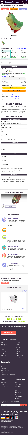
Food (17, 344)
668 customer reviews (19, 248)
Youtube (18, 398)
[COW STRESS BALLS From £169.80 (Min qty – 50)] (13, 299)
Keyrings (18, 357)
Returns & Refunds (6, 382)
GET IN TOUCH (8, 333)
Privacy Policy (4, 386)
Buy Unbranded (14, 88)
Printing (3, 367)
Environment (4, 359)
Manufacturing (5, 370)
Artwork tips (24, 60)
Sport (2, 349)
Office (2, 353)
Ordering (3, 368)
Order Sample (14, 9)
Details (7, 74)
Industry (18, 346)
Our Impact (18, 386)
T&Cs (2, 384)
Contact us (18, 384)
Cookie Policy (4, 388)
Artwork (3, 365)
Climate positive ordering (8, 7)
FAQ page (13, 94)
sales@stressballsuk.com (9, 414)
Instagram (19, 396)
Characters (4, 351)
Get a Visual (23, 9)
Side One (5, 63)
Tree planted (5, 76)
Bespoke (3, 346)
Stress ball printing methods (16, 98)
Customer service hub (15, 93)
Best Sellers (4, 344)
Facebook (18, 392)
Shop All (3, 342)
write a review (5, 282)
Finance (18, 351)
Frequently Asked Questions (8, 376)
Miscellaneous (19, 355)
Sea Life (18, 349)
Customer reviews (19, 388)
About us (17, 382)
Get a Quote (5, 9)
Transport (3, 357)
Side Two (13, 63)
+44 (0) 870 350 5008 (11, 412)
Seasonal (3, 355)
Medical (18, 342)
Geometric (3, 348)
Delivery (3, 372)
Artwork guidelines (15, 96)
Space (17, 353)
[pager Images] (11, 35)
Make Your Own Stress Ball (8, 374)
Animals (18, 348)
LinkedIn (18, 391)
